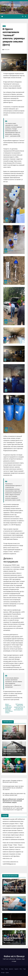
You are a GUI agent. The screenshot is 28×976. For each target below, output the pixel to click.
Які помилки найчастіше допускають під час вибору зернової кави (14, 923)
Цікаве (5, 918)
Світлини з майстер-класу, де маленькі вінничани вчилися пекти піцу (13, 767)
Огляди (2, 972)
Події (5, 730)
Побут (2, 969)
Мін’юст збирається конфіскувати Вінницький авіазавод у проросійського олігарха (9, 708)
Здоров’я (16, 969)
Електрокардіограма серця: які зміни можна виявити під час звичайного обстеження (13, 788)
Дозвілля (11, 969)
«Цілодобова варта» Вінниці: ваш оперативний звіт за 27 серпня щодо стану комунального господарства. (13, 808)
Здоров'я (6, 901)
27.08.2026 (8, 942)
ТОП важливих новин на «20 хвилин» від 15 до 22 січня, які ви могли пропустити (18, 707)
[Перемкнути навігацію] (25, 16)
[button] (22, 16)
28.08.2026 (8, 891)
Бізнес (6, 969)
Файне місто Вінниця (11, 5)
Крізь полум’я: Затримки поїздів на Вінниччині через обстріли (14, 889)
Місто (5, 884)
